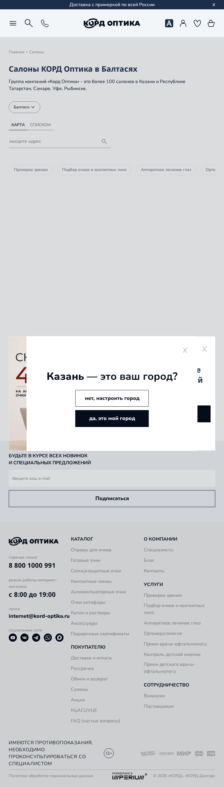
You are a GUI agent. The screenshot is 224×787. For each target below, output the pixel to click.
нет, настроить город (112, 398)
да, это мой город (112, 418)
